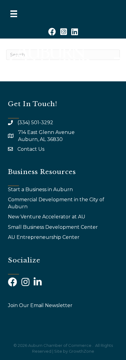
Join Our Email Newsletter (40, 305)
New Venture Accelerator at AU (47, 217)
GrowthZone (81, 351)
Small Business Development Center (53, 227)
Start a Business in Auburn (40, 189)
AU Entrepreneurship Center (44, 237)
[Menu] (13, 13)
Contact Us (30, 149)
